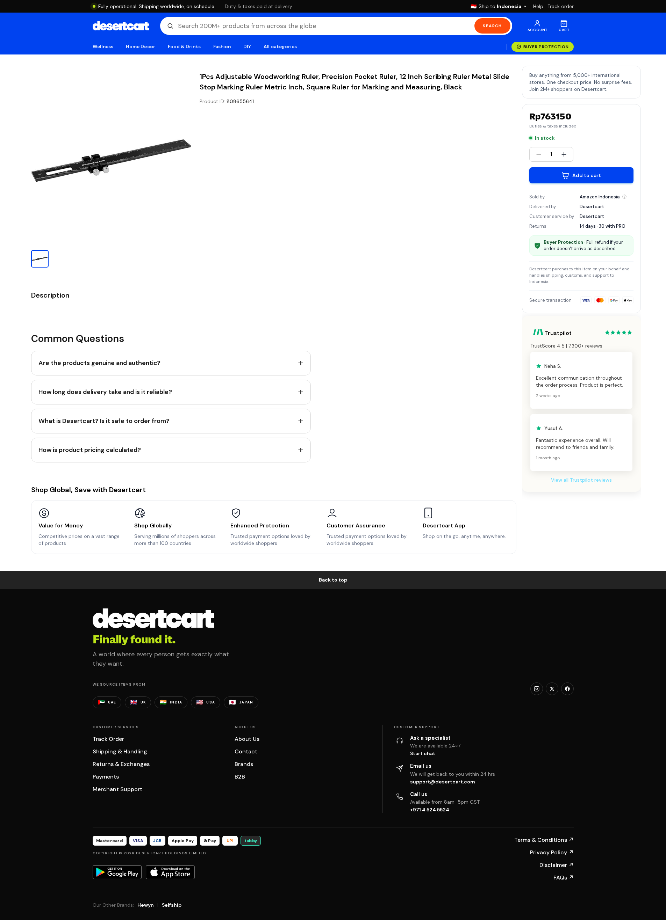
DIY (247, 47)
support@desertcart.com (442, 782)
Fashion (222, 47)
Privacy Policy (552, 852)
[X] (552, 688)
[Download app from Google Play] (117, 872)
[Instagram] (536, 688)
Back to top (333, 580)
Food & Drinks (184, 47)
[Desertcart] (121, 25)
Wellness (103, 47)
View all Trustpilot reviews (581, 480)
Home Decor (140, 47)
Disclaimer (556, 865)
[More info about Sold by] (624, 197)
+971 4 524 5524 (429, 809)
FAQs (563, 877)
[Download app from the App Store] (170, 872)
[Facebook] (567, 688)
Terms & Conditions (544, 840)
